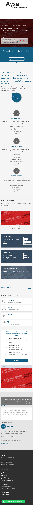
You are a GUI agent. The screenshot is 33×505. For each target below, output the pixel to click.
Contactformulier (5, 479)
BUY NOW (23, 41)
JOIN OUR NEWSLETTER (16, 59)
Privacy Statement (5, 494)
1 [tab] (13, 385)
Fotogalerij (4, 477)
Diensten (3, 474)
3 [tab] (20, 385)
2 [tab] (16, 385)
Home (2, 472)
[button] (13, 501)
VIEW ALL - (30, 288)
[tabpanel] (16, 378)
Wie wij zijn (4, 475)
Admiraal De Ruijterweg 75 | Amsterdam (21, 11)
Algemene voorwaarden (7, 480)
